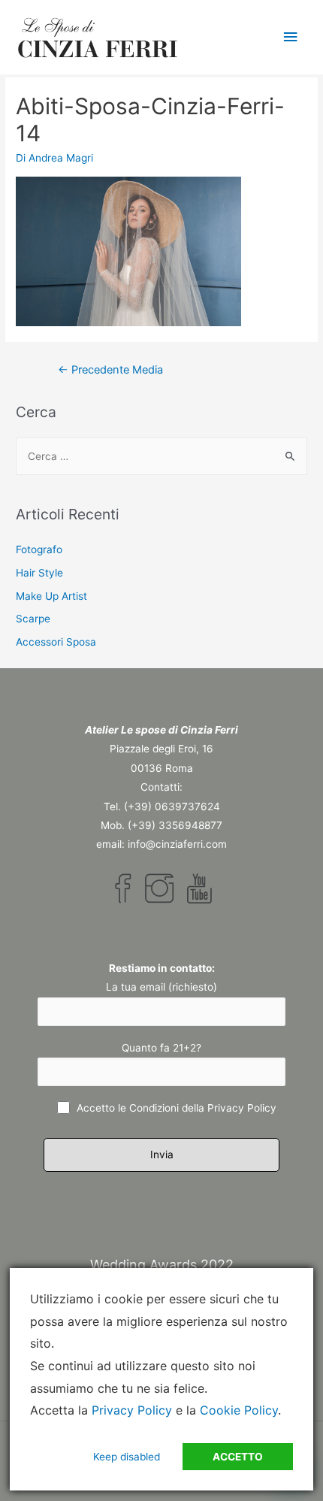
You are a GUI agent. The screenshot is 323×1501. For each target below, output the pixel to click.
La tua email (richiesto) (161, 987)
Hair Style (39, 573)
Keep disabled (126, 1457)
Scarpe (33, 619)
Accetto (238, 1457)
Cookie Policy (239, 1410)
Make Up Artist (51, 596)
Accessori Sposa (56, 642)
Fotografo (39, 549)
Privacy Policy (241, 1108)
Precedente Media (110, 370)
